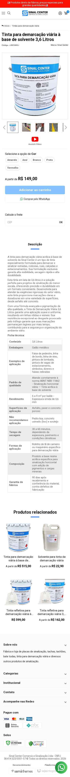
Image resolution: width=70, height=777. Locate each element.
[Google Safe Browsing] (36, 743)
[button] (35, 140)
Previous (4, 127)
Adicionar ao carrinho (35, 190)
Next (65, 126)
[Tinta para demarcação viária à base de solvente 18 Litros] (18, 545)
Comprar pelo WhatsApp (37, 199)
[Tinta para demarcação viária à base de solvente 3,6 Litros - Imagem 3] (40, 127)
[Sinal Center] (35, 13)
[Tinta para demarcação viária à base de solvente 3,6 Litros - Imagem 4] (53, 127)
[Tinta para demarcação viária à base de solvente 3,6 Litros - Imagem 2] (26, 127)
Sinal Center (62, 45)
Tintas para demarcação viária (25, 26)
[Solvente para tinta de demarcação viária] (51, 545)
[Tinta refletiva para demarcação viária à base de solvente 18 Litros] (18, 598)
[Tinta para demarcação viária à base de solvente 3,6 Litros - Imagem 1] (12, 127)
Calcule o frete (13, 214)
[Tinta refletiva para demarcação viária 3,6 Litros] (51, 598)
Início (7, 26)
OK (61, 222)
